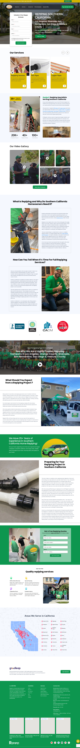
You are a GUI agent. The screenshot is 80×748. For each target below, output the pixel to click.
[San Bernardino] (23, 631)
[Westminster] (20, 635)
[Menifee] (24, 635)
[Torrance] (19, 634)
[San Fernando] (18, 629)
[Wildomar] (23, 636)
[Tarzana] (18, 630)
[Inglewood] (19, 633)
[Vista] (23, 640)
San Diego (56, 111)
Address (12, 33)
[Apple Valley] (24, 627)
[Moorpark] (16, 629)
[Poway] (24, 642)
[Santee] (25, 644)
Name (12, 19)
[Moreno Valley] (23, 633)
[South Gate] (19, 633)
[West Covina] (20, 631)
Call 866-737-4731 (68, 6)
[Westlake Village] (17, 631)
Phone (12, 24)
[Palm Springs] (26, 634)
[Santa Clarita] (18, 628)
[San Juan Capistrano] (22, 637)
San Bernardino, (50, 111)
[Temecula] (24, 637)
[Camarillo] (16, 630)
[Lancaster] (20, 625)
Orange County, (61, 109)
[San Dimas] (21, 631)
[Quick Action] (78, 741)
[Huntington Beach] (20, 636)
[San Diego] (24, 645)
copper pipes (62, 108)
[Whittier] (20, 632)
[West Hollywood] (19, 631)
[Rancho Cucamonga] (22, 631)
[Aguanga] (25, 638)
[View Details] (9, 6)
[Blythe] (35, 636)
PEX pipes (56, 108)
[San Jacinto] (25, 634)
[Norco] (22, 633)
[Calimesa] (24, 632)
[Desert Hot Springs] (27, 633)
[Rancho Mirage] (27, 635)
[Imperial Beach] (24, 646)
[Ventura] (15, 629)
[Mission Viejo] (22, 636)
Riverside (45, 111)
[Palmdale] (20, 626)
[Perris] (23, 634)
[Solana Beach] (23, 642)
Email (45, 544)
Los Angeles (67, 109)
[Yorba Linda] (21, 633)
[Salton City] (29, 639)
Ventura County (62, 111)
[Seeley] (30, 644)
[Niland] (31, 640)
